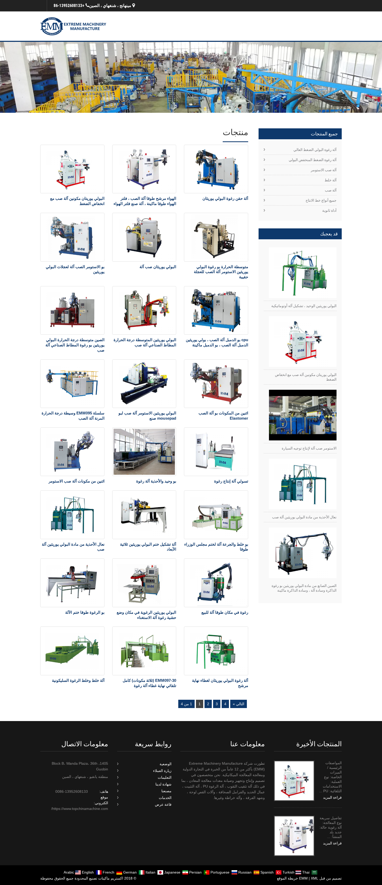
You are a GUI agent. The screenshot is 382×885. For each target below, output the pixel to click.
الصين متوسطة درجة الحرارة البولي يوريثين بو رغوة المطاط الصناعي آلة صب (74, 345)
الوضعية (166, 764)
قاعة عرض (163, 804)
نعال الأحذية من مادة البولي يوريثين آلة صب (304, 517)
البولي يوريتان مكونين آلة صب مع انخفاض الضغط (306, 377)
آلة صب (331, 190)
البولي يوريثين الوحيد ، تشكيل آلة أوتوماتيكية (304, 306)
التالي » (238, 704)
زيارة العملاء (162, 771)
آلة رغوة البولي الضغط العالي (315, 150)
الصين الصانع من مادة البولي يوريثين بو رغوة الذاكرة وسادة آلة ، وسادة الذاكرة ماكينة (304, 588)
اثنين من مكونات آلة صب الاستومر (76, 481)
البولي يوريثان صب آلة (158, 267)
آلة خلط (331, 180)
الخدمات (165, 798)
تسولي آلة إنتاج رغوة (231, 481)
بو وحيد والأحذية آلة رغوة (156, 481)
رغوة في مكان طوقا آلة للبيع (224, 612)
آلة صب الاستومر (324, 170)
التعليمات (165, 777)
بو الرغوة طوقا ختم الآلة (84, 612)
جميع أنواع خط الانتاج (321, 200)
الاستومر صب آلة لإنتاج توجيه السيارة (309, 448)
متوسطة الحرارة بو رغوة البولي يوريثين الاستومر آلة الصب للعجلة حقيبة (221, 272)
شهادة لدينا (163, 784)
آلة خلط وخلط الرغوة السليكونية (78, 680)
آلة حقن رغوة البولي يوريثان (225, 198)
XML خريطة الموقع (297, 878)
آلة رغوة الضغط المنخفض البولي (313, 160)
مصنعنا (166, 791)
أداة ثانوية (329, 210)
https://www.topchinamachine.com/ (79, 809)
